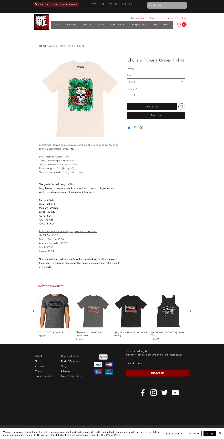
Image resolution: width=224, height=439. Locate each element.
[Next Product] (190, 311)
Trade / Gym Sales (71, 361)
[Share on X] (141, 128)
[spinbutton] (134, 95)
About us (40, 366)
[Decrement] (129, 95)
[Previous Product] (34, 311)
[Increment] (139, 95)
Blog (63, 366)
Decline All (193, 433)
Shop (38, 361)
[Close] (220, 433)
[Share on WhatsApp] (135, 128)
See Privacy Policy (110, 435)
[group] (112, 317)
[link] (182, 24)
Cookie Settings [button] (174, 433)
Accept (209, 433)
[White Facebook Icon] (142, 392)
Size (129, 75)
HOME (38, 356)
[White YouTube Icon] (175, 392)
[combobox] (156, 81)
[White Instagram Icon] (153, 392)
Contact (39, 371)
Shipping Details (70, 356)
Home (42, 45)
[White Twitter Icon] (164, 392)
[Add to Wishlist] (181, 106)
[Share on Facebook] (129, 128)
